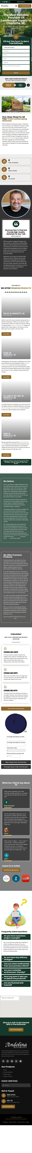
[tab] (16, 709)
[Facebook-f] (3, 1)
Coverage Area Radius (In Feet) (15, 736)
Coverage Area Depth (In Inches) (16, 742)
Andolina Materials (10, 138)
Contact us (17, 536)
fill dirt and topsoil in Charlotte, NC (10, 408)
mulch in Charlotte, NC (17, 325)
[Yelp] (16, 1061)
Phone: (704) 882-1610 (13, 1102)
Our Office (11, 1095)
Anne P (6, 859)
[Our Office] (3, 1095)
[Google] (12, 1061)
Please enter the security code (15, 753)
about (8, 538)
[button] (16, 6)
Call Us (10, 1101)
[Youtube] (20, 1061)
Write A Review (21, 1)
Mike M (6, 833)
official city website (8, 618)
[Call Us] (3, 1101)
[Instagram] (7, 1061)
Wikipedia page (21, 618)
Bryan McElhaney (9, 806)
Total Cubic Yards (12, 748)
